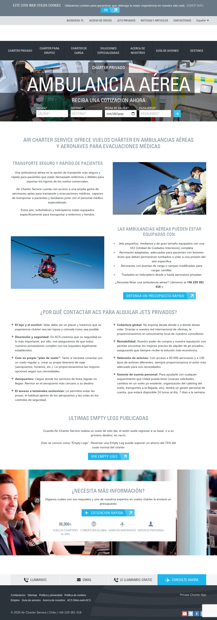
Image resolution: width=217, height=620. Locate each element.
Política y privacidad (50, 595)
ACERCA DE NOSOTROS (138, 50)
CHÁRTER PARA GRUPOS (49, 50)
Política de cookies (75, 595)
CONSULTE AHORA (185, 580)
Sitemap (32, 595)
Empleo (15, 600)
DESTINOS (196, 51)
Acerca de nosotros (54, 600)
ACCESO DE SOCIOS (100, 20)
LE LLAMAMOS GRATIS (136, 580)
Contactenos (18, 595)
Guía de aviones (31, 600)
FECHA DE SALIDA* (117, 108)
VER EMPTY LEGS (104, 456)
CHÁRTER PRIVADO (20, 51)
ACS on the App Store (178, 601)
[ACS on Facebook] (196, 613)
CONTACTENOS (182, 20)
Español (201, 20)
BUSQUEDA (73, 20)
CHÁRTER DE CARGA (79, 50)
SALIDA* (41, 108)
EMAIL (87, 580)
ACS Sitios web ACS (79, 600)
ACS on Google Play (197, 601)
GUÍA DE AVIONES (167, 51)
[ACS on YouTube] (184, 613)
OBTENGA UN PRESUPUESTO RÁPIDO (155, 296)
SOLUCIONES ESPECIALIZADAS (108, 50)
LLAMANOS (38, 580)
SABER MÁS (194, 5)
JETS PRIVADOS (126, 20)
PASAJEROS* (147, 108)
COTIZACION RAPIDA (106, 513)
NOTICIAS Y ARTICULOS (154, 20)
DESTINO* (77, 108)
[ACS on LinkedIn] (190, 613)
